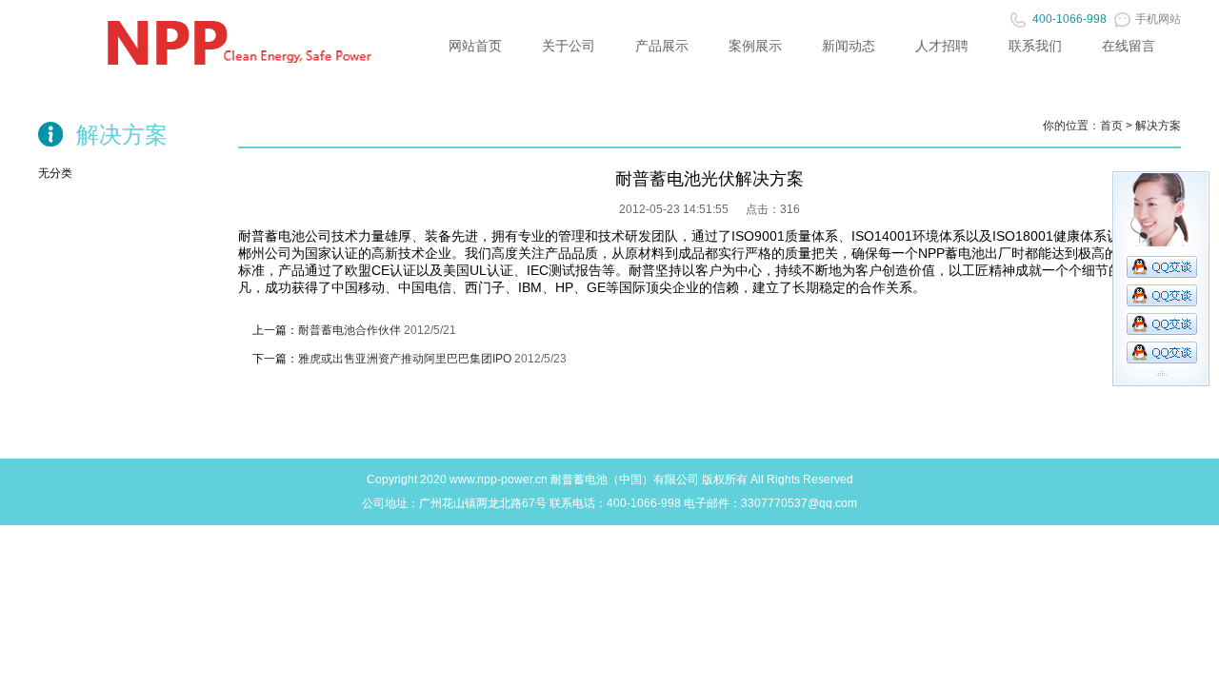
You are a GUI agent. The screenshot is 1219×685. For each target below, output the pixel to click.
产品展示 (662, 45)
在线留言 (1128, 45)
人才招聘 (942, 45)
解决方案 (1158, 125)
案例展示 (755, 45)
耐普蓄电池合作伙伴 (349, 330)
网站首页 (475, 45)
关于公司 (568, 45)
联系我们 (1035, 45)
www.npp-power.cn (499, 479)
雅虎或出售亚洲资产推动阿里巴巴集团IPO (404, 358)
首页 (1111, 125)
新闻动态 (848, 45)
